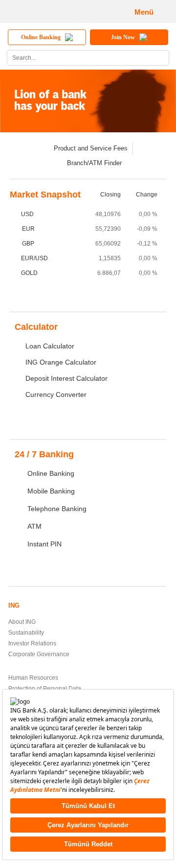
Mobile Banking (51, 491)
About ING (22, 621)
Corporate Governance (38, 654)
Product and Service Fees (91, 148)
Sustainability (26, 632)
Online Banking (50, 473)
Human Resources (33, 677)
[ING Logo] (42, 11)
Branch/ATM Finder (94, 163)
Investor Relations (32, 643)
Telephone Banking (57, 509)
